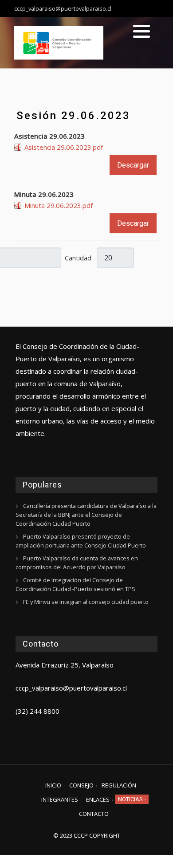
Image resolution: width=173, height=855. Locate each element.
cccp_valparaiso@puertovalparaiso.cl (71, 687)
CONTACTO (94, 814)
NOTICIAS (130, 799)
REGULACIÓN (119, 785)
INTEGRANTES (59, 799)
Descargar (133, 165)
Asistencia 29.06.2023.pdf (63, 147)
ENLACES (98, 799)
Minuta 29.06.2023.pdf (58, 205)
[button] (141, 31)
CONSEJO (81, 785)
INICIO (53, 785)
